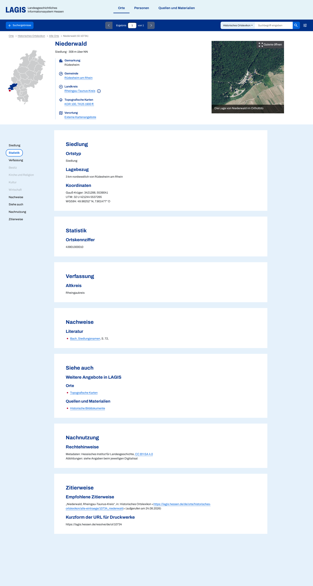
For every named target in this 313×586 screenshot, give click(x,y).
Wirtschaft (15, 189)
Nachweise (16, 197)
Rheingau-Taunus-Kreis (79, 90)
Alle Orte (54, 36)
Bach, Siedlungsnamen (85, 338)
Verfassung (16, 160)
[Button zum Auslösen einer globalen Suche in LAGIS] (296, 25)
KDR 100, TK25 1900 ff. (79, 104)
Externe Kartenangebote (80, 117)
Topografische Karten (84, 392)
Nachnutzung (17, 211)
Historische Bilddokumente (87, 408)
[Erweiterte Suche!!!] (305, 25)
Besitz (13, 167)
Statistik (14, 152)
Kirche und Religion (21, 174)
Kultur (12, 182)
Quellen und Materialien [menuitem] (176, 8)
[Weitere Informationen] (99, 90)
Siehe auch (16, 204)
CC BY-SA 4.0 (144, 454)
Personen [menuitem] (141, 8)
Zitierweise (16, 219)
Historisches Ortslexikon (237, 25)
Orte (11, 36)
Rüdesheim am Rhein (78, 77)
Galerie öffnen (272, 44)
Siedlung (14, 145)
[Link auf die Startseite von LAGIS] (36, 10)
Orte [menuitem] (121, 8)
